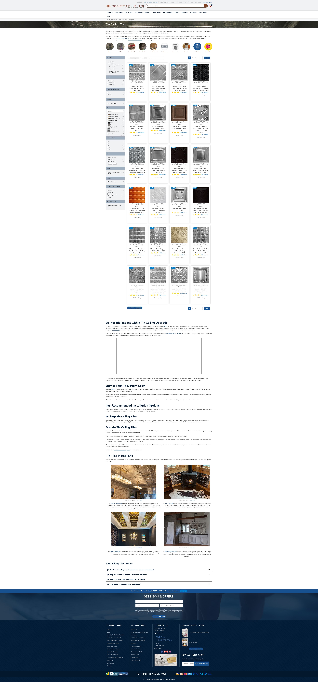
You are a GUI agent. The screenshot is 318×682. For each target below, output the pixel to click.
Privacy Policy (170, 611)
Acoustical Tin (131, 51)
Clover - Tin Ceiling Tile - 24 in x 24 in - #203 (158, 250)
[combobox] (162, 605)
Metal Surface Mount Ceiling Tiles (114, 206)
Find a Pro (134, 629)
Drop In (109, 51)
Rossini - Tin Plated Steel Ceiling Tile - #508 (200, 291)
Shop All (109, 12)
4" (116, 143)
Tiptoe (113, 389)
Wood (116, 197)
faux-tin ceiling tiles (123, 38)
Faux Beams (138, 12)
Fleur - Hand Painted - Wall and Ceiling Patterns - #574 (179, 251)
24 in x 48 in (116, 84)
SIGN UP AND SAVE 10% (201, 663)
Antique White (117, 120)
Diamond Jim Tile (115, 551)
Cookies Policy (135, 657)
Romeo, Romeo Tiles (171, 551)
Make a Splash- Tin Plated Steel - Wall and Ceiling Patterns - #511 (201, 210)
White (117, 133)
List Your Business (136, 649)
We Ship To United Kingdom (115, 635)
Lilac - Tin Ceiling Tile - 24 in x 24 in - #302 (179, 290)
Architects (134, 635)
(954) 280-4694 (165, 2)
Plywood (116, 192)
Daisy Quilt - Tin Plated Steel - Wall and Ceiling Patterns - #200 (201, 251)
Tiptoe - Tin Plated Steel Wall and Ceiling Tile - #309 (137, 88)
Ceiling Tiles (118, 12)
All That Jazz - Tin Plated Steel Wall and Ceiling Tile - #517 (158, 88)
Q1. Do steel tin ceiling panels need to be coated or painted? (130, 570)
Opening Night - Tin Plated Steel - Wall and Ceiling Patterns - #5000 (201, 129)
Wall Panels (156, 12)
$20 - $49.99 (116, 159)
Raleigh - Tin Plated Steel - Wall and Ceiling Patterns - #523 (179, 88)
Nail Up (120, 51)
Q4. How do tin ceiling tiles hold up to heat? (124, 584)
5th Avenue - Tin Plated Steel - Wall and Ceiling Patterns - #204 (137, 251)
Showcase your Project (114, 638)
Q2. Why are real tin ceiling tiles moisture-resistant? (127, 575)
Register (191, 2)
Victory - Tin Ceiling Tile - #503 (179, 209)
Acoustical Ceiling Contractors (139, 632)
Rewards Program (207, 2)
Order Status (198, 2)
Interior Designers (136, 646)
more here (139, 500)
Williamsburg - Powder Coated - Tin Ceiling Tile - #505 (179, 128)
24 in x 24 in (116, 82)
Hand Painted (142, 51)
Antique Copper (117, 114)
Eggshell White (117, 127)
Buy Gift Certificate (112, 654)
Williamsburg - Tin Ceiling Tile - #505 (158, 127)
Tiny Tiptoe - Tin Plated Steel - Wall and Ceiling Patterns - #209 (137, 170)
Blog (108, 16)
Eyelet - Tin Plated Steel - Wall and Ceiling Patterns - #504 (201, 170)
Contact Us (110, 663)
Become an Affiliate (113, 643)
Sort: (128, 58)
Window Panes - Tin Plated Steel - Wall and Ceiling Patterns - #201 (137, 210)
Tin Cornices (164, 51)
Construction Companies (138, 638)
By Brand (184, 12)
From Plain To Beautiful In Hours (116, 173)
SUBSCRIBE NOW (159, 616)
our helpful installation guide (122, 450)
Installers (133, 643)
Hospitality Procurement (138, 640)
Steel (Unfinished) (117, 131)
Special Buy (208, 51)
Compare (136, 71)
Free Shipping (116, 182)
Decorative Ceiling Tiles (155, 679)
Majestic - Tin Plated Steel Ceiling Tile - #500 (137, 291)
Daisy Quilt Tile (169, 503)
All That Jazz (115, 330)
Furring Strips (116, 190)
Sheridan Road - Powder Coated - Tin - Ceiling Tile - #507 (179, 170)
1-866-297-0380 (153, 2)
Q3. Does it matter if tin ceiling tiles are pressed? (126, 579)
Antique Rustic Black (117, 118)
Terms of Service (178, 611)
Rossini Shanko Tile (116, 503)
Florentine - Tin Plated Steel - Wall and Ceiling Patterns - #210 (158, 291)
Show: (141, 58)
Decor (177, 12)
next (207, 58)
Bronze (117, 124)
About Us (110, 660)
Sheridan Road (170, 333)
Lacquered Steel (117, 129)
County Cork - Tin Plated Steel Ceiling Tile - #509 (158, 170)
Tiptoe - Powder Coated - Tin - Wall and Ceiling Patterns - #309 (201, 88)
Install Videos (197, 51)
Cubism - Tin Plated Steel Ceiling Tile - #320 (137, 128)
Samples (186, 51)
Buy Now (183, 591)
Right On (179, 333)
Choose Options (136, 74)
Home (109, 629)
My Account (172, 2)
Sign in (185, 2)
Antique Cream (117, 116)
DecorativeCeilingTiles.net (135, 40)
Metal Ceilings (122, 19)
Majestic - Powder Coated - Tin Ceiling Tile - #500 (158, 210)
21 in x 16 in (116, 80)
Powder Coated (153, 51)
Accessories (175, 51)
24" (116, 149)
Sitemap (109, 666)
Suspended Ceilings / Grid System (116, 194)
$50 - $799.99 (116, 161)
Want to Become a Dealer (114, 640)
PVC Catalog (193, 642)
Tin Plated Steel (116, 103)
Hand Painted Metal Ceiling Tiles (116, 68)
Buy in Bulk (128, 12)
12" (116, 147)
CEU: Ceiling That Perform (115, 657)
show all (121, 135)
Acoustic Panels (167, 12)
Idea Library (202, 12)
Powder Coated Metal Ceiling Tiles (116, 65)
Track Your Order (112, 646)
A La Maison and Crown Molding (199, 632)
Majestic (165, 326)
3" (116, 141)
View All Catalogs (196, 649)
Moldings (147, 12)
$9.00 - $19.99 (116, 157)
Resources (193, 12)
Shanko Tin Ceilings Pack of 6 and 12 (116, 72)
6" (116, 145)
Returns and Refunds (113, 649)
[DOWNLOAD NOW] (114, 673)
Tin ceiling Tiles (111, 63)
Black (117, 122)
